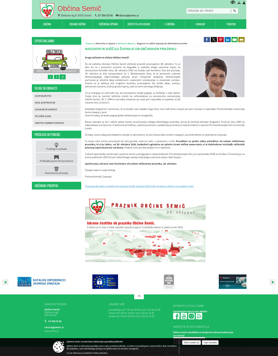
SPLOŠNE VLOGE (43, 116)
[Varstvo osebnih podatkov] (105, 281)
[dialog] (241, 39)
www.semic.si (51, 331)
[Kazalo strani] (239, 2)
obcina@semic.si (129, 15)
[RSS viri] (199, 315)
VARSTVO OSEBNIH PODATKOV (49, 122)
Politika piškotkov (100, 353)
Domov (89, 43)
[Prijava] (244, 2)
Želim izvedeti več (191, 342)
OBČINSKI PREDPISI (46, 185)
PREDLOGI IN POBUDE (47, 134)
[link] (207, 39)
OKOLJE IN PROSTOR (45, 102)
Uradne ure (117, 304)
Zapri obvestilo (210, 342)
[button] (5, 282)
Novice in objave (126, 43)
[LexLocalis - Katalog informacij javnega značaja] (41, 281)
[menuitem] (47, 24)
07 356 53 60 (105, 15)
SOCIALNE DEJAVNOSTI (46, 109)
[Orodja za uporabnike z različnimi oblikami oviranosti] (233, 2)
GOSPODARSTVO (43, 95)
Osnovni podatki (55, 304)
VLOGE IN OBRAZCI (46, 88)
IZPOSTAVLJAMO (44, 40)
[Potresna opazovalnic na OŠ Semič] (232, 281)
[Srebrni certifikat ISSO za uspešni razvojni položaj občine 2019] (169, 281)
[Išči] (234, 11)
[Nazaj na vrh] (139, 296)
